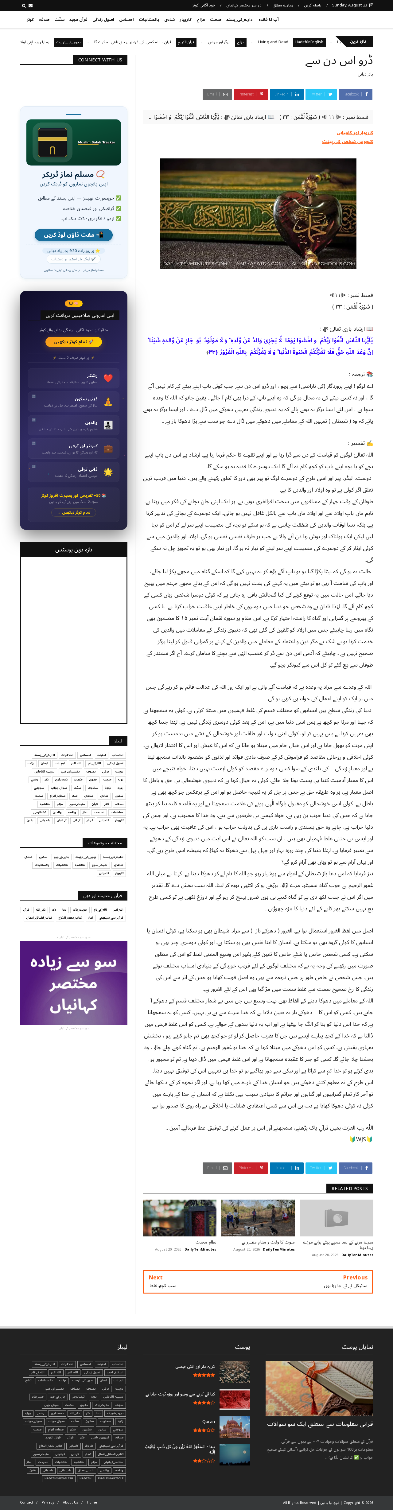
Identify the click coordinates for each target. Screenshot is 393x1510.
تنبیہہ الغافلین (44, 772)
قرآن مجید (78, 19)
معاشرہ (45, 804)
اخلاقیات (67, 755)
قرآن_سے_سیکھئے (111, 918)
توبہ (120, 779)
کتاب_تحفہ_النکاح (70, 918)
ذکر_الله (40, 910)
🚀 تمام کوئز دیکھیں (74, 341)
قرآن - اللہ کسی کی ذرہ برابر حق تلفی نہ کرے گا (168, 42)
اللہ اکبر (76, 763)
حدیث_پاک (80, 910)
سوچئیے (39, 788)
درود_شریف (115, 1413)
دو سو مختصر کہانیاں (244, 5)
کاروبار (186, 19)
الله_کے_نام (94, 763)
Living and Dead (309, 42)
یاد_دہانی (365, 74)
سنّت (59, 19)
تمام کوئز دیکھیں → (74, 512)
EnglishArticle (110, 1478)
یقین (30, 820)
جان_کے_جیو (61, 857)
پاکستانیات (149, 19)
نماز (85, 812)
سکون (119, 796)
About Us (71, 1502)
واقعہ (72, 812)
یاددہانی (45, 820)
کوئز (30, 19)
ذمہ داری (61, 779)
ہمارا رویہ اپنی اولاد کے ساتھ (62, 42)
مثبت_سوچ (77, 804)
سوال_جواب (33, 1421)
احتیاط (101, 755)
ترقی (105, 772)
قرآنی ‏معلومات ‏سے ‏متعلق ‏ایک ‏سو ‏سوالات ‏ (320, 1424)
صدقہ (44, 19)
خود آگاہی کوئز (203, 5)
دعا (64, 910)
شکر (75, 796)
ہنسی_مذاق (86, 1470)
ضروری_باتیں (100, 1437)
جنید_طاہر (38, 1397)
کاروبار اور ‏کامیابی (355, 133)
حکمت (78, 779)
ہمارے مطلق (283, 5)
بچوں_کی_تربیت (103, 42)
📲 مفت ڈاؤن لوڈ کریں (73, 235)
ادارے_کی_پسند (240, 19)
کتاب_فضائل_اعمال (39, 918)
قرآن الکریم (222, 42)
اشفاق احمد (115, 1372)
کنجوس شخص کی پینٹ (347, 141)
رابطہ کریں (312, 5)
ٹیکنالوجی (39, 812)
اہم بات (59, 763)
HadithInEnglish (345, 42)
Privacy (48, 1502)
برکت (31, 763)
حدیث (107, 779)
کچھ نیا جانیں (349, 18)
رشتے (34, 779)
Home (92, 1502)
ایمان (44, 763)
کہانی (76, 820)
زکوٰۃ (108, 788)
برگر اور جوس (254, 42)
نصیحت (99, 812)
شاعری (89, 796)
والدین (57, 812)
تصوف (91, 772)
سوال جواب (59, 788)
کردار (90, 820)
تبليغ (28, 1380)
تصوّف (75, 1389)
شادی (169, 19)
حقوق (93, 779)
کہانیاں (61, 820)
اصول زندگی (103, 19)
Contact (26, 1502)
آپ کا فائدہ (268, 19)
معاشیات (117, 812)
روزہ (120, 788)
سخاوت (93, 788)
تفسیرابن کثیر (70, 772)
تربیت (119, 772)
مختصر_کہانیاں (113, 1462)
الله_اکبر (118, 910)
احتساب (117, 755)
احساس (126, 19)
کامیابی (104, 820)
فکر (106, 804)
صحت (215, 19)
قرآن (94, 804)
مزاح (200, 19)
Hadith (85, 1478)
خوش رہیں (51, 1405)
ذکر (47, 779)
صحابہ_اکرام (57, 796)
